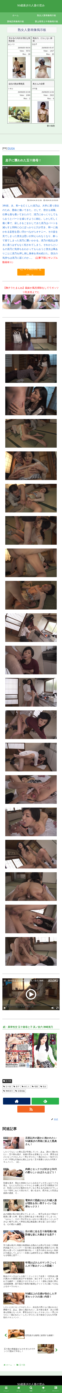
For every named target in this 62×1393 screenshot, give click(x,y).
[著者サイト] (16, 1101)
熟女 (44, 1087)
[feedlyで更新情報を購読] (45, 1101)
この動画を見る (30, 272)
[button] (55, 697)
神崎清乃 (9, 1091)
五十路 (8, 1081)
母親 (36, 1087)
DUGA (11, 148)
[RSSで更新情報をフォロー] (31, 1109)
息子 (17, 1087)
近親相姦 (21, 1091)
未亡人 (26, 1087)
